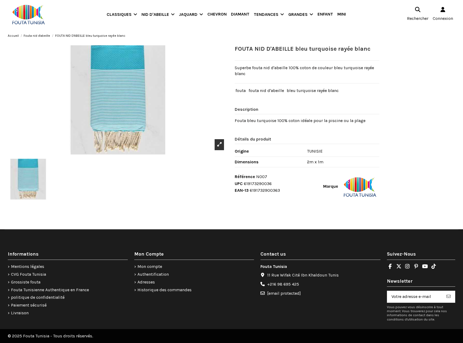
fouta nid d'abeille (266, 90)
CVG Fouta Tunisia (28, 274)
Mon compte (149, 266)
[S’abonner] (448, 297)
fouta (241, 90)
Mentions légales (27, 266)
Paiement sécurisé (29, 305)
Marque (330, 186)
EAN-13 (242, 190)
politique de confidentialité (38, 297)
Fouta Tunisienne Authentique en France (50, 289)
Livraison (20, 312)
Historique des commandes (164, 289)
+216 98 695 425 (283, 284)
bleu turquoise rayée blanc (313, 90)
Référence (245, 176)
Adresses (146, 282)
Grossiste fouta (25, 282)
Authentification (153, 274)
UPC (239, 183)
